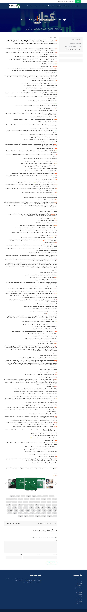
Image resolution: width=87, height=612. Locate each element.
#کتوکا (56, 331)
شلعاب (54, 507)
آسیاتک (51, 496)
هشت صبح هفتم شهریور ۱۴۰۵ (75, 43)
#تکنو (56, 148)
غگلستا (26, 507)
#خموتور (55, 242)
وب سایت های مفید (34, 5)
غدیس (37, 507)
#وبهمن (47, 314)
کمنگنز (26, 513)
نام (21, 554)
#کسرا (56, 52)
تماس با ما (41, 5)
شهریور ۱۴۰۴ (79, 603)
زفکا (20, 501)
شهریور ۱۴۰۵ (79, 578)
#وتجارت (55, 49)
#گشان (55, 192)
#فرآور (56, 456)
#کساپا (55, 151)
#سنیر (56, 321)
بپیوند (28, 496)
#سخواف (55, 69)
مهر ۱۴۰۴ (80, 601)
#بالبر (56, 440)
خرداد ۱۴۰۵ (80, 585)
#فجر (56, 300)
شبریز (20, 504)
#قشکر (55, 218)
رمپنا (31, 501)
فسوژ (44, 510)
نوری (9, 513)
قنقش (28, 510)
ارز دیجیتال (67, 5)
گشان (20, 513)
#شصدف (55, 423)
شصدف (8, 504)
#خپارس (55, 225)
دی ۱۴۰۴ (80, 594)
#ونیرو (55, 358)
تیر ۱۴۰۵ (80, 583)
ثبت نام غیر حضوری (74, 5)
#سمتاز (55, 343)
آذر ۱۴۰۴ (80, 596)
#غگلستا (55, 289)
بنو (18, 496)
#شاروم (55, 459)
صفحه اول (54, 37)
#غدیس (55, 80)
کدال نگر (50, 37)
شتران (14, 504)
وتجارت (38, 516)
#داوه (56, 346)
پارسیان (12, 496)
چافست (43, 499)
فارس (14, 507)
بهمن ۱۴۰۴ (80, 592)
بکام (23, 496)
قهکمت (22, 510)
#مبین (56, 468)
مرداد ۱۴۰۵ (80, 581)
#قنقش (55, 200)
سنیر (31, 504)
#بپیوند (55, 235)
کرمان (55, 513)
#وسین (51, 237)
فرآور (50, 510)
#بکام (56, 377)
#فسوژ (55, 443)
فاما (9, 507)
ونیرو (20, 516)
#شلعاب (55, 176)
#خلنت (55, 93)
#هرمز (56, 155)
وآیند (49, 516)
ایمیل (38, 554)
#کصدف (55, 119)
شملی (49, 507)
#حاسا (56, 73)
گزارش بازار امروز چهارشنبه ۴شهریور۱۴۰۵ (73, 46)
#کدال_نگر (55, 475)
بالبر (39, 496)
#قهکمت (55, 180)
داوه (49, 501)
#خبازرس (44, 240)
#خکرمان (55, 64)
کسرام (38, 513)
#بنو (56, 438)
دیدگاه (55, 540)
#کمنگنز (55, 386)
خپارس (20, 499)
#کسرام (55, 379)
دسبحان (37, 501)
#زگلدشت (55, 259)
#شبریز (55, 184)
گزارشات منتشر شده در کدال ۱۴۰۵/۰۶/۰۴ (73, 49)
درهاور (43, 501)
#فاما (56, 398)
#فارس (35, 182)
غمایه (20, 507)
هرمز (55, 516)
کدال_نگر (10, 510)
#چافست (55, 66)
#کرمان (55, 61)
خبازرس (26, 499)
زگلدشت (14, 501)
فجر (55, 510)
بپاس (34, 496)
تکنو (49, 499)
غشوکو (32, 507)
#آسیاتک (55, 108)
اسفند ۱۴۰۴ (79, 590)
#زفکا (56, 407)
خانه (80, 5)
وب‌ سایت (55, 554)
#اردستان (55, 163)
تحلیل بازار (53, 5)
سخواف (48, 504)
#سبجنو (55, 447)
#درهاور (55, 277)
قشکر (33, 510)
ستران (54, 504)
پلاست (54, 499)
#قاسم (55, 202)
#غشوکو (55, 263)
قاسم (39, 510)
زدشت (26, 501)
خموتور (54, 501)
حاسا (38, 499)
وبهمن (44, 516)
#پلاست (55, 360)
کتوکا (16, 510)
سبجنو (8, 501)
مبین (15, 513)
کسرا (44, 513)
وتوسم (32, 516)
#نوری (56, 130)
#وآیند (56, 188)
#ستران (55, 416)
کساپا (49, 513)
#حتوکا (55, 275)
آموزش (47, 5)
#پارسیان (53, 214)
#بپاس (55, 374)
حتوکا (32, 499)
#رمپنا (29, 291)
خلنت (8, 499)
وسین (26, 516)
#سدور (55, 173)
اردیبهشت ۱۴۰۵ (79, 587)
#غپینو (55, 426)
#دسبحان (55, 249)
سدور (43, 504)
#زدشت (55, 144)
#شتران (55, 220)
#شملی (55, 341)
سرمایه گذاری (60, 5)
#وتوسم (55, 40)
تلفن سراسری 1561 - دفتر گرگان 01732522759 (32, 582)
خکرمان (14, 499)
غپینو (43, 507)
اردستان (45, 496)
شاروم (26, 504)
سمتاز (37, 504)
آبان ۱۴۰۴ (80, 599)
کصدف (32, 513)
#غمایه (55, 103)
